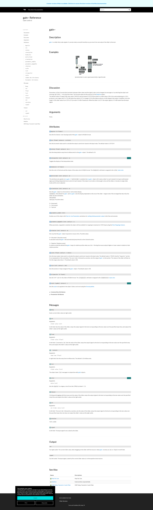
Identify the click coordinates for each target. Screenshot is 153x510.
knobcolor (28, 54)
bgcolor (27, 45)
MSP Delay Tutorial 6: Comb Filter (32, 124)
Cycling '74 (82, 505)
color (27, 95)
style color (120, 170)
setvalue (28, 102)
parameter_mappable (31, 64)
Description (26, 32)
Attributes (26, 42)
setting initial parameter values (96, 216)
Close (26, 502)
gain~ (50, 42)
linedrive (26, 121)
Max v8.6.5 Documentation (35, 9)
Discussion (26, 37)
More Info (44, 503)
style (27, 75)
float (27, 90)
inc (26, 47)
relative (28, 66)
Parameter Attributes (31, 80)
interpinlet (28, 52)
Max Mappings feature (118, 225)
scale (27, 68)
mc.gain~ (67, 179)
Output (25, 107)
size (26, 70)
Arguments (26, 40)
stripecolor (28, 73)
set (26, 100)
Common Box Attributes (32, 77)
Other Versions (63, 501)
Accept (35, 498)
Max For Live (27, 119)
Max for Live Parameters (73, 216)
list (26, 93)
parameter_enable (30, 61)
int (26, 88)
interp (27, 50)
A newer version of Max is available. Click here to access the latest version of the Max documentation (76, 3)
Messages (26, 83)
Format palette (90, 286)
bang (26, 86)
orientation (28, 59)
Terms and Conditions (73, 505)
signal (27, 104)
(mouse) (27, 97)
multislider (28, 57)
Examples (26, 35)
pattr (79, 372)
